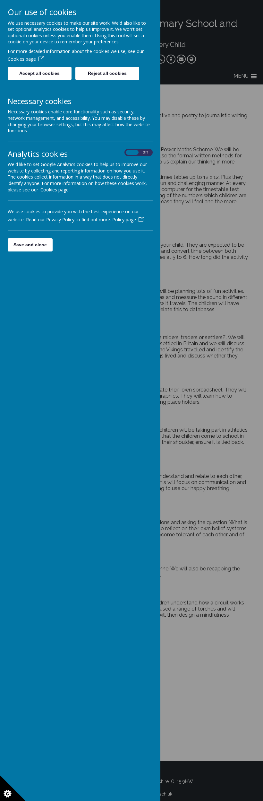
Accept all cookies (39, 73)
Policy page (124, 219)
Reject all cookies (107, 73)
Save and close (30, 244)
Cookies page (22, 59)
